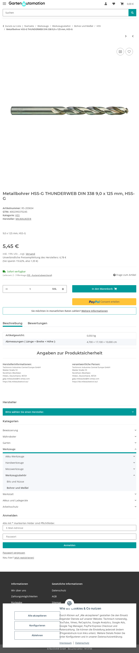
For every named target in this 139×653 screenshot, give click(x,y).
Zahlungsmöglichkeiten (24, 596)
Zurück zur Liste (13, 26)
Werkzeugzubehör (15, 475)
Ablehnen (37, 635)
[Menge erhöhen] (63, 289)
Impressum (65, 642)
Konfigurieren (37, 625)
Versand (30, 253)
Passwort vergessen (14, 552)
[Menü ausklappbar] (4, 2)
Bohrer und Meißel (17, 487)
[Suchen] (132, 12)
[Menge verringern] (6, 289)
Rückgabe (16, 602)
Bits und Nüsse (15, 481)
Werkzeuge (9, 449)
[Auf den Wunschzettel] (129, 51)
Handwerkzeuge (14, 462)
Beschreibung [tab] (12, 323)
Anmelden (69, 545)
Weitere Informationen (94, 310)
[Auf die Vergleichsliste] (120, 51)
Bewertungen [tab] (37, 323)
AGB (54, 596)
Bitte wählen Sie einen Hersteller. (24, 412)
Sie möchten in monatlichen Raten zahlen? (69, 310)
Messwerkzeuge (14, 469)
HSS (17, 215)
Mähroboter (9, 436)
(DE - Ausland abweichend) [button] (39, 275)
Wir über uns (18, 590)
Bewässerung (10, 430)
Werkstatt (8, 494)
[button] (106, 3)
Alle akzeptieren (37, 615)
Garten (7, 442)
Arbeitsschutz (10, 506)
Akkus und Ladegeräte (15, 500)
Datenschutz (82, 642)
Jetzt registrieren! (24, 557)
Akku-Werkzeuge (14, 456)
